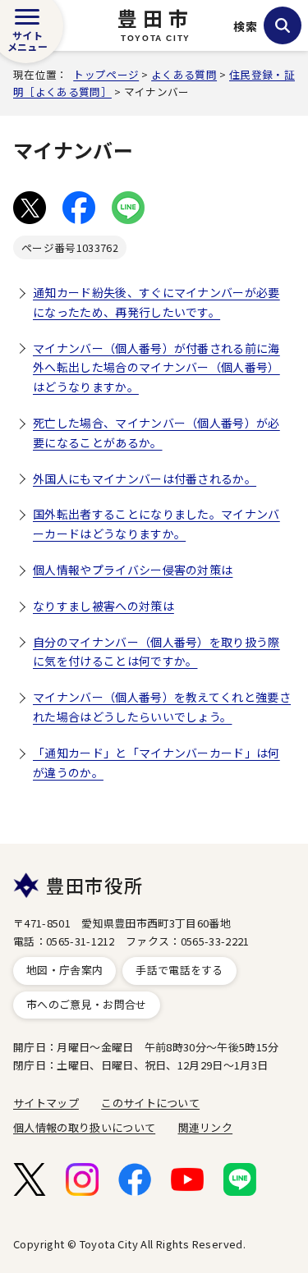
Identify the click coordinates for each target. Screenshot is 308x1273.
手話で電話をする (179, 970)
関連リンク (205, 1127)
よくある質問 (184, 74)
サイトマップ (46, 1102)
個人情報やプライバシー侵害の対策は (132, 569)
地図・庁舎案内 (64, 970)
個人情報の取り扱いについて (84, 1127)
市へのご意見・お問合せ (86, 1004)
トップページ (106, 74)
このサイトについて (150, 1102)
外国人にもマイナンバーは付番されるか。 (144, 478)
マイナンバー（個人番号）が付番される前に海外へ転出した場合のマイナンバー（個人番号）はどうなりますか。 (156, 368)
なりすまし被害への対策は (103, 606)
